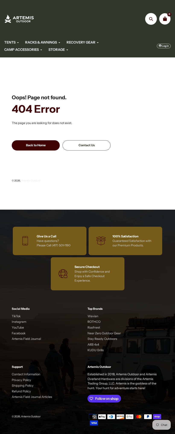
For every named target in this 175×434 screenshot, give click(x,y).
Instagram (19, 322)
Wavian (93, 316)
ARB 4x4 (93, 344)
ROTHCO (94, 322)
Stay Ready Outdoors (102, 339)
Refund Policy (21, 391)
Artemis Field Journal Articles (32, 397)
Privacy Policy (21, 380)
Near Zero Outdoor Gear (104, 333)
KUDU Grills (96, 350)
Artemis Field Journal (26, 339)
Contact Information (26, 374)
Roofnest (94, 327)
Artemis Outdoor (31, 180)
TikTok (16, 316)
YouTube (18, 327)
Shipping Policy (23, 385)
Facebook (19, 333)
